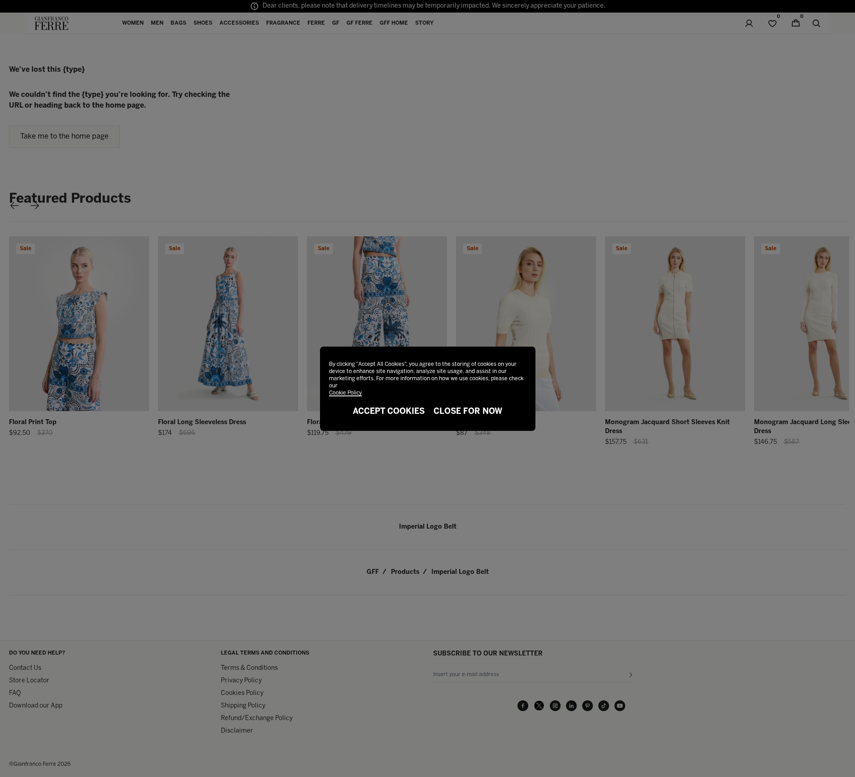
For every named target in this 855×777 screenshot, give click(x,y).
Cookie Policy (345, 393)
